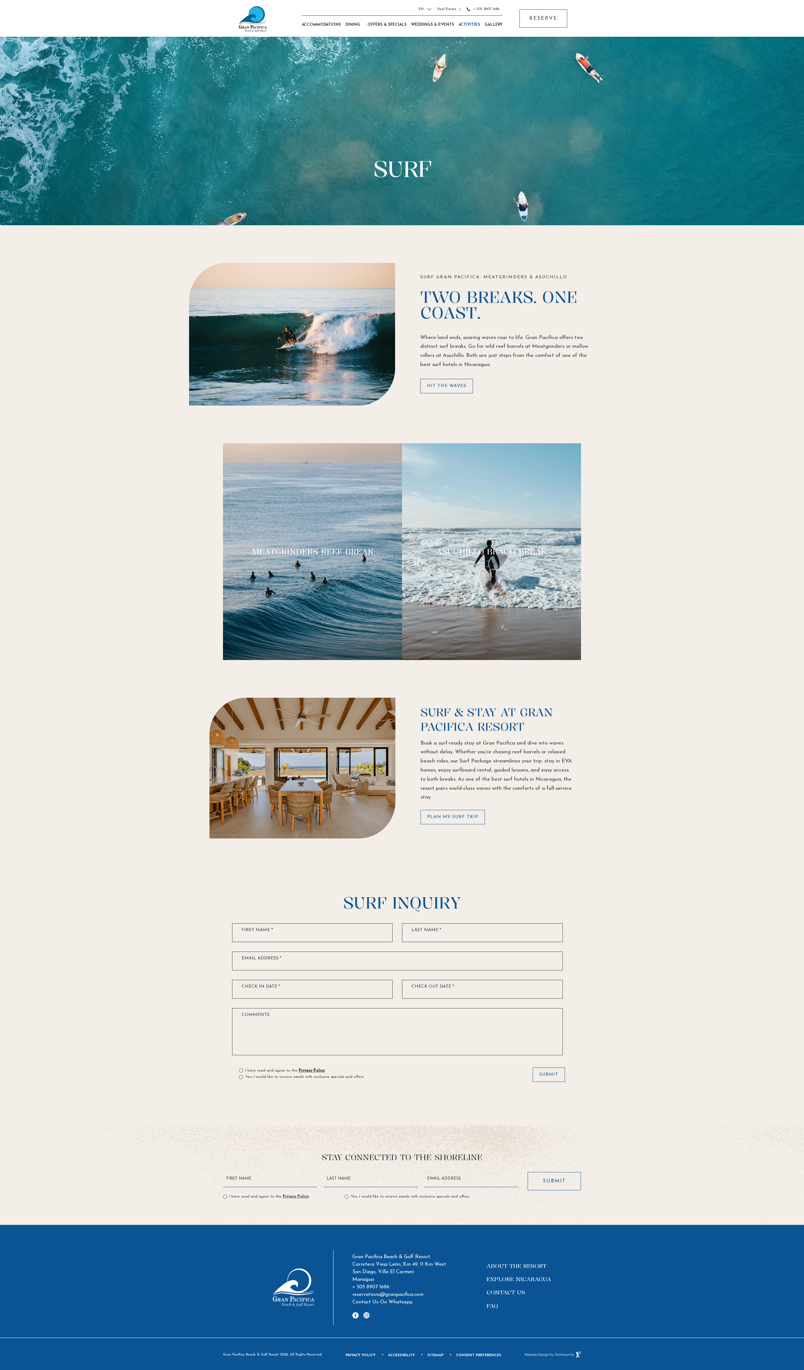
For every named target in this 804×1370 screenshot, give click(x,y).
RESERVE (543, 15)
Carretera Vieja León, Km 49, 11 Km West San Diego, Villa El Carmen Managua (399, 1271)
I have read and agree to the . (285, 1070)
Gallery (494, 25)
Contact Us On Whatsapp (382, 1301)
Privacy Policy (312, 1071)
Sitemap (435, 1355)
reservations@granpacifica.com (387, 1294)
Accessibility (401, 1355)
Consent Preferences (478, 1355)
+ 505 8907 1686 (486, 9)
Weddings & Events (432, 25)
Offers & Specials (386, 25)
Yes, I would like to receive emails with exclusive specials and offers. (304, 1077)
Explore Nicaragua (518, 1279)
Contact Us (505, 1292)
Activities (469, 25)
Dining (352, 25)
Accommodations (321, 25)
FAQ (492, 1305)
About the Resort (516, 1265)
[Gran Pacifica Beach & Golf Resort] (253, 19)
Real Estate (446, 9)
